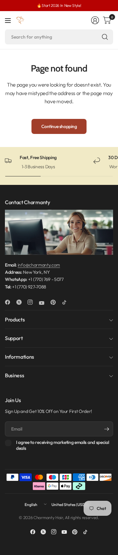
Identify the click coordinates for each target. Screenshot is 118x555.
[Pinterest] (55, 302)
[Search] (105, 36)
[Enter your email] (106, 428)
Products (15, 319)
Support (14, 338)
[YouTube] (44, 303)
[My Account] (95, 20)
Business (14, 375)
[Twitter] (21, 302)
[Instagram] (33, 302)
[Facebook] (10, 302)
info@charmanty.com (39, 265)
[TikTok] (67, 302)
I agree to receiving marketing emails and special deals (62, 445)
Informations (19, 356)
